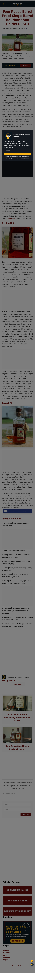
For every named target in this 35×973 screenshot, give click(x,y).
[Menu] (3, 4)
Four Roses (17, 684)
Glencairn (11, 219)
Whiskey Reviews (8, 681)
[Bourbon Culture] (17, 3)
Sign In (6, 960)
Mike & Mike (11, 676)
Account (6, 957)
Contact (6, 953)
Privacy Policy (17, 966)
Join (5, 955)
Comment (26, 814)
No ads (25, 65)
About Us (6, 950)
